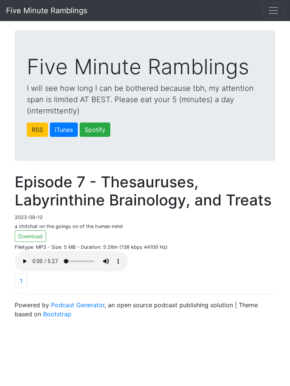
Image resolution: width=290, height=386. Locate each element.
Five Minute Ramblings (46, 10)
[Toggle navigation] (273, 10)
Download (30, 236)
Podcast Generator (78, 305)
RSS (37, 129)
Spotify (95, 129)
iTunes (64, 129)
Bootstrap (57, 314)
